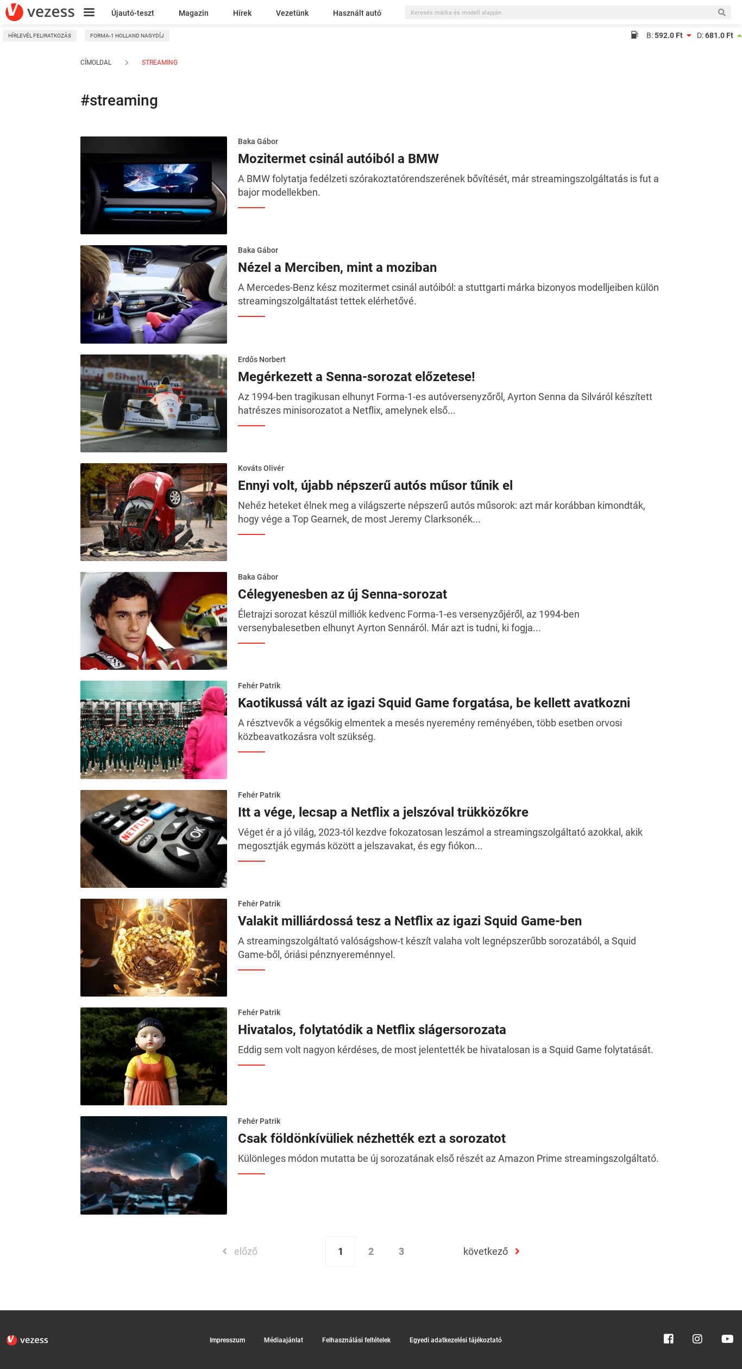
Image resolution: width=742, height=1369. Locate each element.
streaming (159, 62)
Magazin (194, 13)
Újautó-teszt (132, 13)
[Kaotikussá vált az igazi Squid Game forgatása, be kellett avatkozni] (153, 729)
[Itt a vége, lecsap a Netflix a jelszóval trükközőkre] (153, 837)
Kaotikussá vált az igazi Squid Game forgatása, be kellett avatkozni (434, 703)
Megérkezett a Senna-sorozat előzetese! (356, 376)
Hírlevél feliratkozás (39, 36)
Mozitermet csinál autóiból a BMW (338, 158)
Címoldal (95, 62)
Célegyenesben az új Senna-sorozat (342, 594)
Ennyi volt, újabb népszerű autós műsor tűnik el (375, 485)
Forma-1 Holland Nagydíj (127, 36)
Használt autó (357, 13)
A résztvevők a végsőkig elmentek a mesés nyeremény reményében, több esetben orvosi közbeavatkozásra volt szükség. (430, 729)
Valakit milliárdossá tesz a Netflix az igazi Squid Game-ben (410, 921)
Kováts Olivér (261, 468)
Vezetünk (292, 13)
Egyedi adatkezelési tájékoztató (456, 1340)
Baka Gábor (258, 141)
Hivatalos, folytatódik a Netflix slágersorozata (372, 1029)
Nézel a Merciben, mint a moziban (337, 267)
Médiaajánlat (283, 1340)
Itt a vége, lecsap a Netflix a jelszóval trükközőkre (383, 812)
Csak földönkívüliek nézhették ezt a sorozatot (372, 1138)
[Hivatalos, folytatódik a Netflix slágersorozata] (153, 1055)
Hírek (242, 13)
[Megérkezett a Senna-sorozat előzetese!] (153, 402)
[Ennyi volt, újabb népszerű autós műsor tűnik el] (153, 511)
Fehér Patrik (259, 685)
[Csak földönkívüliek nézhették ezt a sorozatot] (153, 1164)
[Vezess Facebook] (669, 1315)
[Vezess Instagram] (697, 1315)
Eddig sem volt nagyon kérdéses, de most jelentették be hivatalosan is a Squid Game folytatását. (445, 1049)
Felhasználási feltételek (356, 1340)
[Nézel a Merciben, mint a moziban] (153, 293)
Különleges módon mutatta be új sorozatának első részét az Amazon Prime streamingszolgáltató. (448, 1158)
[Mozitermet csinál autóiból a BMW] (153, 184)
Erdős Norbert (262, 359)
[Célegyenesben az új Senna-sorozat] (153, 619)
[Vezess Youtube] (726, 1315)
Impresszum (227, 1340)
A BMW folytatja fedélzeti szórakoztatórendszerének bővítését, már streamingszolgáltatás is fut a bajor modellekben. (448, 185)
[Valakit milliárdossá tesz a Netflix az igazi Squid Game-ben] (153, 946)
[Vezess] (39, 12)
